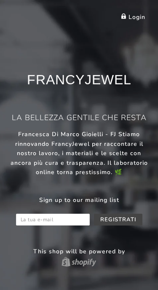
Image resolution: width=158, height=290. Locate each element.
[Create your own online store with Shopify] (79, 262)
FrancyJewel (79, 79)
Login (135, 17)
